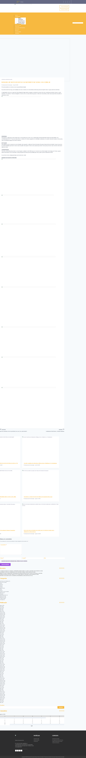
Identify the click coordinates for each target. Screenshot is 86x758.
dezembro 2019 (2, 694)
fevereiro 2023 (2, 651)
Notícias (16, 30)
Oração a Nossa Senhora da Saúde (21, 23)
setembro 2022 (2, 656)
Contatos (17, 33)
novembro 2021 (2, 667)
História (19, 18)
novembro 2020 (2, 681)
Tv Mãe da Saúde (3, 598)
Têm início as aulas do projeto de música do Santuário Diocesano (38, 496)
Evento (1, 583)
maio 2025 (1, 621)
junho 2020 (2, 687)
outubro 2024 (2, 629)
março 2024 (2, 637)
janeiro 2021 (2, 679)
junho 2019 (2, 701)
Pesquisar (2, 705)
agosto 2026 (2, 605)
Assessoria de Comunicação (29, 465)
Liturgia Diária (18, 31)
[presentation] (40, 448)
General (1, 585)
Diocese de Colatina (3, 582)
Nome (2, 558)
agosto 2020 (2, 685)
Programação (18, 25)
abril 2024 (1, 636)
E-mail (24, 558)
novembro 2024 (2, 628)
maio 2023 (1, 648)
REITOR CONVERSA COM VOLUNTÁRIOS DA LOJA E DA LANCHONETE (13, 430)
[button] (43, 13)
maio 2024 (1, 635)
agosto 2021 (2, 671)
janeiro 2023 (2, 652)
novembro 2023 (2, 641)
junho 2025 (2, 620)
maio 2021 (1, 674)
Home (16, 15)
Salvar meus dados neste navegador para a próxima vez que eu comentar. (14, 561)
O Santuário (17, 16)
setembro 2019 (2, 697)
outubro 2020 (2, 682)
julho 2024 (2, 633)
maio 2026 (1, 608)
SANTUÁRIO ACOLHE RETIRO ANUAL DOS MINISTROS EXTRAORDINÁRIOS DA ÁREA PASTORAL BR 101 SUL (16, 575)
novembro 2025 (2, 614)
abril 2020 (1, 689)
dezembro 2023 (2, 640)
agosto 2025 (2, 618)
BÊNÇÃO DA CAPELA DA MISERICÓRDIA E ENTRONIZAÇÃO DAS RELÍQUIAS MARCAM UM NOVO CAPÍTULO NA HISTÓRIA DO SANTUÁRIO (21, 573)
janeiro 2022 (2, 665)
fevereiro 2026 (2, 612)
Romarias (17, 29)
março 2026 (2, 611)
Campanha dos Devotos (20, 27)
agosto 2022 (2, 657)
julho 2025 (2, 619)
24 (4, 723)
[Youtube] (70, 2)
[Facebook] (64, 2)
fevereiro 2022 (2, 664)
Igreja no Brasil (2, 588)
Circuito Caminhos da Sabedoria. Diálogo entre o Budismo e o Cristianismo (40, 463)
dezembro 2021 (2, 666)
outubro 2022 (2, 655)
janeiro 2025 (2, 626)
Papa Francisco (2, 592)
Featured (3, 79)
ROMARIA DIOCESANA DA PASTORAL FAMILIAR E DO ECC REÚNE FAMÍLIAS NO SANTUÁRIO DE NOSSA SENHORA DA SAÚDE (19, 574)
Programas (1, 593)
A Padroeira (20, 19)
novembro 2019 (2, 695)
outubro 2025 (2, 615)
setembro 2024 (2, 630)
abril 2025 (1, 622)
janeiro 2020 (2, 693)
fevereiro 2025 (2, 625)
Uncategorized (2, 599)
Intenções (17, 26)
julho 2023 (1, 645)
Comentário (3, 544)
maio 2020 (1, 688)
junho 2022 (2, 659)
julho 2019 (1, 700)
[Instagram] (68, 2)
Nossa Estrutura (21, 20)
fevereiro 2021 (2, 678)
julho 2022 (1, 658)
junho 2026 (2, 607)
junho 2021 (2, 673)
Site (45, 558)
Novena (1, 590)
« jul (31, 725)
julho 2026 (2, 606)
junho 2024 (2, 634)
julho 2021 (1, 672)
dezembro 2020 (2, 680)
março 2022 (2, 663)
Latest (1, 589)
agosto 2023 (2, 644)
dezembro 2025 (2, 613)
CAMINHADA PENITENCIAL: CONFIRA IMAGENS (55, 430)
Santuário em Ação (8, 79)
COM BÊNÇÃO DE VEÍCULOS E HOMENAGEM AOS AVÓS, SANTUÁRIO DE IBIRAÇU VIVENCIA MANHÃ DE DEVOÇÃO (17, 572)
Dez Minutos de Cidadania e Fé (5, 581)
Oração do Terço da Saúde (4, 591)
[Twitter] (66, 2)
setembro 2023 (2, 643)
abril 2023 (1, 649)
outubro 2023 (2, 642)
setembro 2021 (2, 670)
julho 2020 (2, 686)
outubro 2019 (2, 696)
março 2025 (2, 623)
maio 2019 (1, 702)
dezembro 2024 (2, 627)
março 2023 (2, 650)
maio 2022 (1, 660)
